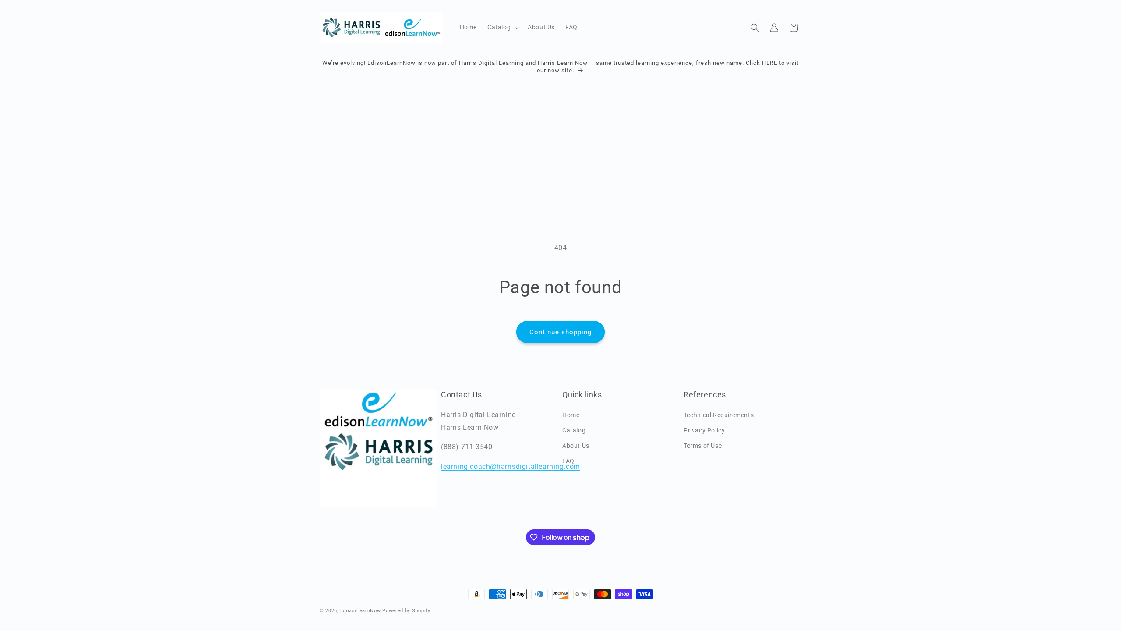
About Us (575, 445)
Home (570, 414)
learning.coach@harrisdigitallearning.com (510, 466)
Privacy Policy (704, 430)
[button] (502, 27)
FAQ (568, 460)
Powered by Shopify (406, 610)
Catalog (573, 430)
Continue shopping (560, 332)
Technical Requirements (719, 414)
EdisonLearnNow (360, 610)
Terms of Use (703, 445)
